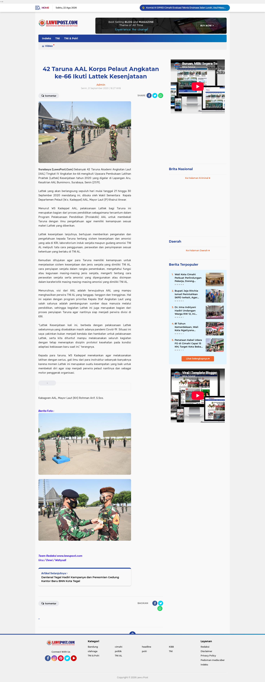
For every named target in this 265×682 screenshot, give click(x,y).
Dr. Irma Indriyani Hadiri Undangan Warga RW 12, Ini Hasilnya (185, 310)
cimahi (118, 646)
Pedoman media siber (213, 660)
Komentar (50, 95)
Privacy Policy (208, 655)
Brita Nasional (181, 169)
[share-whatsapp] (160, 95)
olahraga (92, 651)
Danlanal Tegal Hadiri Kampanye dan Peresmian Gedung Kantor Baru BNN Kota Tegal (80, 579)
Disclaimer (206, 651)
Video (49, 46)
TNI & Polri (71, 38)
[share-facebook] (149, 95)
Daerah (175, 241)
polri (144, 651)
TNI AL (118, 655)
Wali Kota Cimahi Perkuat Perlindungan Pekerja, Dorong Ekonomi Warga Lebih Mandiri (188, 278)
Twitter (68, 662)
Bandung (93, 646)
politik (118, 651)
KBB (171, 646)
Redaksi (205, 646)
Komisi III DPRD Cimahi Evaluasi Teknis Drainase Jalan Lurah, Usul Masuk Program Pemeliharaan (186, 7)
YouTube (76, 662)
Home (45, 7)
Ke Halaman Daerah (197, 250)
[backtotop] (132, 634)
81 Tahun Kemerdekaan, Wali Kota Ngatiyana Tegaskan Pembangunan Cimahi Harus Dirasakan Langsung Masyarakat (188, 327)
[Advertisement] (198, 137)
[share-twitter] (154, 95)
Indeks (46, 38)
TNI (57, 38)
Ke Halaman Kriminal (197, 178)
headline (146, 646)
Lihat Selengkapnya (197, 358)
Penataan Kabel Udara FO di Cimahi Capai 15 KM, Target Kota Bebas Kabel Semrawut (188, 343)
